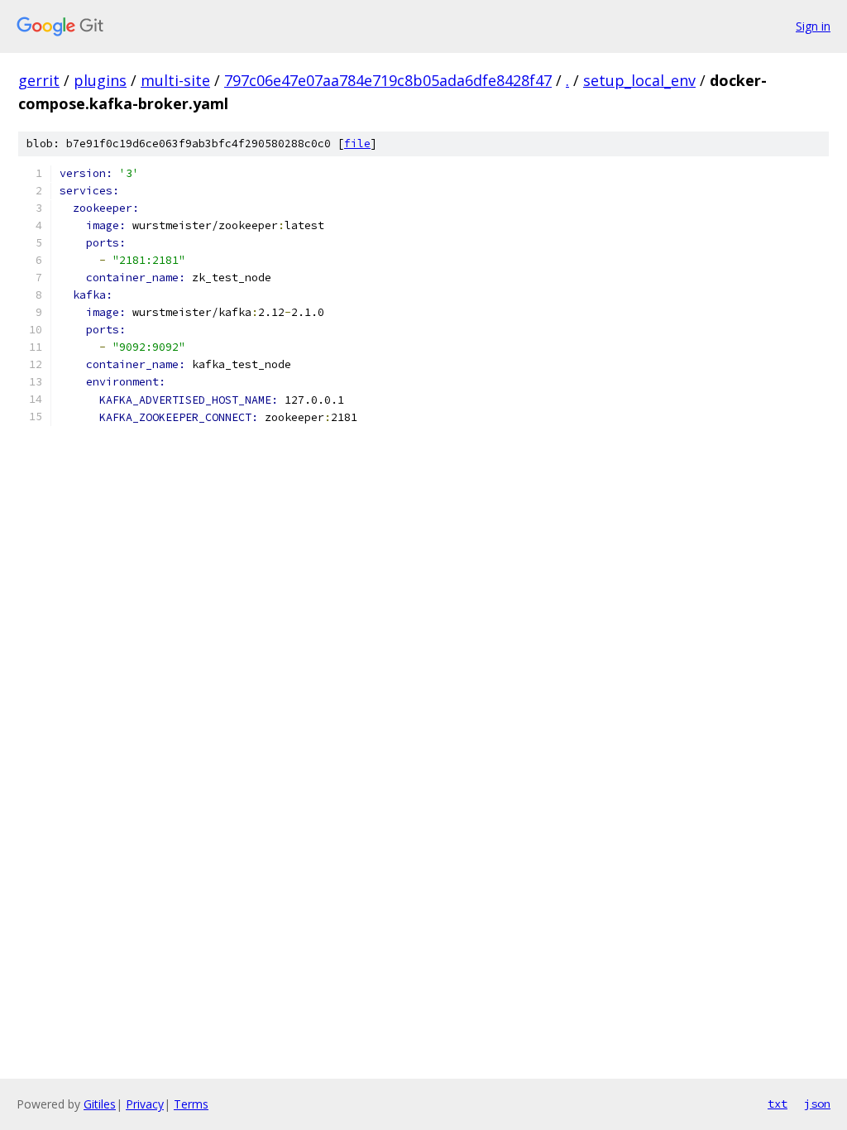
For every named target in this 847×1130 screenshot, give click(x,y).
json (817, 1103)
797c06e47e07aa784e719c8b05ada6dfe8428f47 (388, 80)
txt (777, 1103)
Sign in (813, 26)
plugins (100, 80)
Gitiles (100, 1104)
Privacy (145, 1104)
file (357, 143)
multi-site (175, 80)
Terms (191, 1104)
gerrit (39, 80)
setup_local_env (639, 80)
